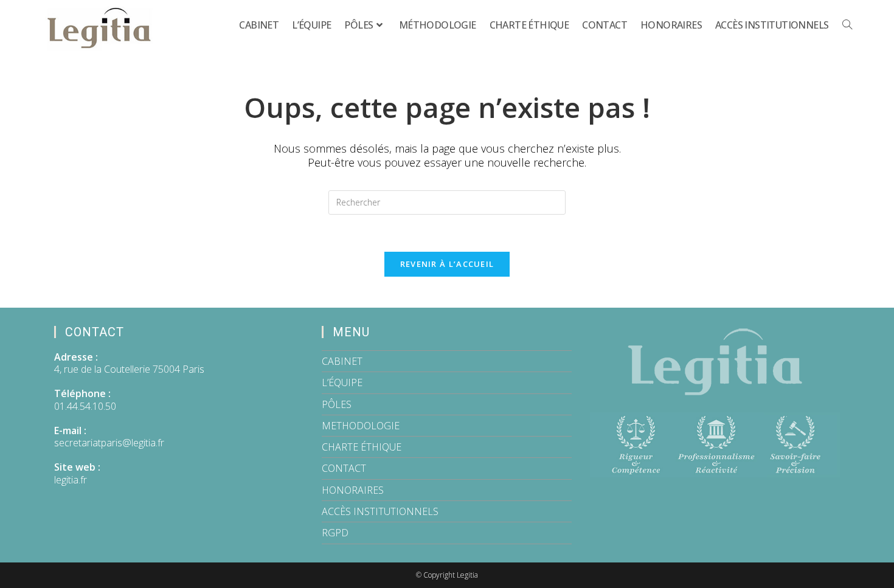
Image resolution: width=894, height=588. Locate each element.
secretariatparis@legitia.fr (109, 442)
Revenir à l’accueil (447, 263)
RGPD (335, 532)
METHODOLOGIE (361, 425)
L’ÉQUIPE (342, 382)
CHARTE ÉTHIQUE (361, 447)
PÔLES (337, 404)
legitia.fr (70, 479)
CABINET (342, 361)
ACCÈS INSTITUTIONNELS (380, 511)
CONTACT (344, 468)
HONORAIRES (353, 490)
